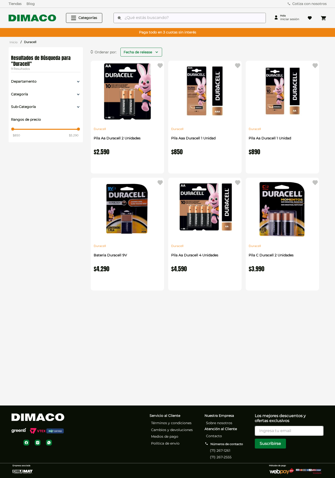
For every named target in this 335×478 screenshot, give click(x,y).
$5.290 (73, 135)
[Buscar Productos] (119, 18)
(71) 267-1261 (220, 450)
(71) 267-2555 (221, 457)
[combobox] (190, 18)
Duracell (30, 42)
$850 (16, 135)
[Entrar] (286, 18)
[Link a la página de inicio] (14, 42)
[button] (45, 81)
